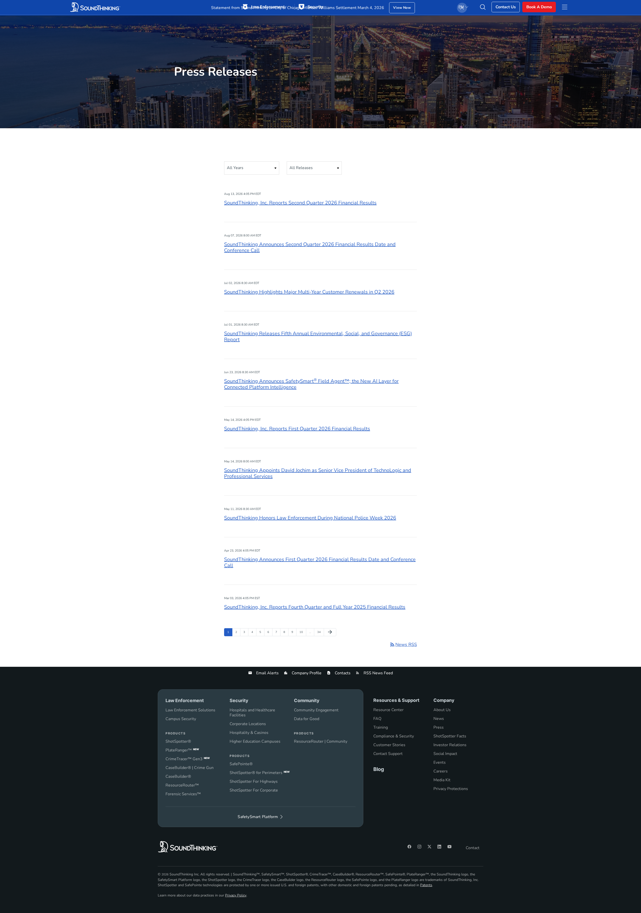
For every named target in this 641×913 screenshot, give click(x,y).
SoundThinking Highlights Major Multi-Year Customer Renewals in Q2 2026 (309, 292)
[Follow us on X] (429, 847)
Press (438, 727)
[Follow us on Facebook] (409, 847)
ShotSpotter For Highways (254, 781)
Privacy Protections (450, 788)
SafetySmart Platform (258, 816)
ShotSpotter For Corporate (254, 790)
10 (302, 632)
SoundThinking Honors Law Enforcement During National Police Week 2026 (310, 517)
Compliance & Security (393, 736)
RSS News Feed (378, 673)
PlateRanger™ (182, 750)
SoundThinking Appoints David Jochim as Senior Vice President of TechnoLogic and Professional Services (317, 473)
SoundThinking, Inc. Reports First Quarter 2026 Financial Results (297, 428)
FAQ (377, 718)
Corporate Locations (248, 723)
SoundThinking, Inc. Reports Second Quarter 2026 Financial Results (300, 202)
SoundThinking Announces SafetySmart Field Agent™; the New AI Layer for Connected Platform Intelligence (311, 384)
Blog (378, 769)
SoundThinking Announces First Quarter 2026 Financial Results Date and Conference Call (320, 562)
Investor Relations (449, 744)
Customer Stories (389, 744)
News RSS (403, 644)
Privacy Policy (235, 895)
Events (439, 762)
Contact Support (388, 753)
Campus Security (181, 718)
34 (320, 632)
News (438, 718)
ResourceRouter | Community (320, 741)
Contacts (342, 673)
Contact (472, 847)
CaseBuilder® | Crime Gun (190, 767)
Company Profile (306, 673)
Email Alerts (267, 673)
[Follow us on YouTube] (449, 847)
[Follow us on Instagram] (419, 847)
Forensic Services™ (183, 794)
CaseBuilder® (178, 776)
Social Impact (445, 753)
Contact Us (506, 7)
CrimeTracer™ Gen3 (188, 758)
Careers (440, 771)
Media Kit (441, 779)
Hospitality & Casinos (249, 732)
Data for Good (306, 718)
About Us (442, 709)
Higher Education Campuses (255, 741)
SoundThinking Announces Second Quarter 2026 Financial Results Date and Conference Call (310, 247)
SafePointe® (241, 763)
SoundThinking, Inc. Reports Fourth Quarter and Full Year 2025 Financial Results (314, 607)
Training (380, 727)
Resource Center (388, 709)
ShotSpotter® (178, 741)
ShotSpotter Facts (449, 736)
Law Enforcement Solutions (190, 710)
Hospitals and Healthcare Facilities (252, 713)
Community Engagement (316, 710)
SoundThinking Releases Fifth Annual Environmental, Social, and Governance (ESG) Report (318, 336)
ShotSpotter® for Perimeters (260, 772)
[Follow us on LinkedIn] (439, 847)
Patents (426, 885)
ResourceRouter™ (182, 785)
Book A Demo (539, 7)
